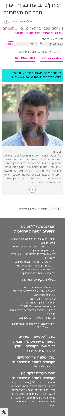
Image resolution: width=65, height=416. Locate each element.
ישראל (38, 77)
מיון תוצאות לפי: (52, 39)
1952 (26, 77)
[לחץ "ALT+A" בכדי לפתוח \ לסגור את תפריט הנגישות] (4, 412)
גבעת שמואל (51, 77)
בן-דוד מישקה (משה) (48, 73)
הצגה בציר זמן (25, 57)
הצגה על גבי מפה (51, 57)
